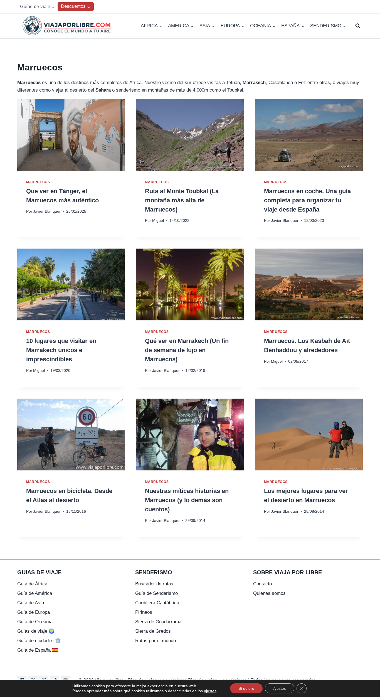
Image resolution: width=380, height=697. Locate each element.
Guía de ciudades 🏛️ (39, 640)
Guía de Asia (30, 602)
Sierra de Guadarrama (158, 621)
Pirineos (143, 612)
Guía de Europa (33, 612)
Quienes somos (269, 593)
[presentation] (71, 135)
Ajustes (279, 688)
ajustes (210, 691)
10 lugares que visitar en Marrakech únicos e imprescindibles (61, 350)
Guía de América (34, 593)
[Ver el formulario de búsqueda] (358, 26)
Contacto (262, 583)
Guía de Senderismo (156, 593)
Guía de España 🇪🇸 (37, 650)
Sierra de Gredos (153, 631)
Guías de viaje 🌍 (36, 631)
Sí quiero (246, 688)
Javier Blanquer (47, 211)
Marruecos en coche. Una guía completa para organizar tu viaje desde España (307, 200)
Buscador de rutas (154, 583)
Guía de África (32, 583)
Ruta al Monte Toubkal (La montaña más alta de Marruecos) (182, 200)
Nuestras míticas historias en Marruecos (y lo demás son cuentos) (187, 500)
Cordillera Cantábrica (157, 602)
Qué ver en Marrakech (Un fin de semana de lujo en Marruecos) (187, 350)
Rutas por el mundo (155, 640)
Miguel (158, 221)
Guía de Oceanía (35, 621)
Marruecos (38, 182)
